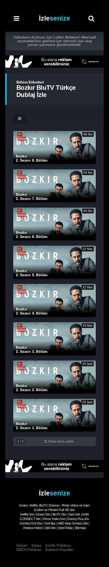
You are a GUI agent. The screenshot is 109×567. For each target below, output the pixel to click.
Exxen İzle (43, 514)
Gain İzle (74, 514)
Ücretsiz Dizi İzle (31, 523)
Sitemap (80, 528)
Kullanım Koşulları (60, 550)
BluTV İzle (59, 514)
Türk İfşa (50, 523)
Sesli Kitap (65, 528)
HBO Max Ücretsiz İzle (73, 523)
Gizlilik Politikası (58, 545)
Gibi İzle (50, 528)
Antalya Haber (33, 528)
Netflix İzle (27, 514)
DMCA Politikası (29, 550)
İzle (54, 18)
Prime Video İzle (54, 519)
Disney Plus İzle (78, 519)
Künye (36, 545)
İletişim (22, 545)
